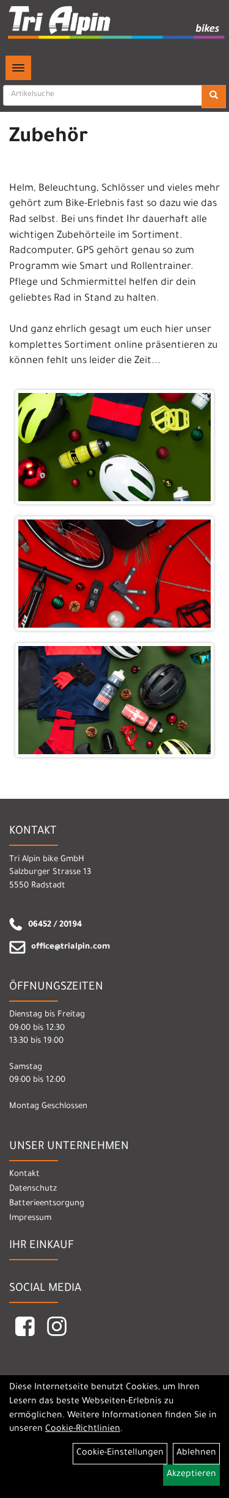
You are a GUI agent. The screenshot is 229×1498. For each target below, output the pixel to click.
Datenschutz (33, 1189)
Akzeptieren (191, 1475)
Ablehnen (196, 1453)
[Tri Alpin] (117, 24)
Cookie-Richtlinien (82, 1429)
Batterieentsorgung (46, 1203)
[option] (114, 574)
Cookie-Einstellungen (120, 1453)
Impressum (30, 1218)
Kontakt (24, 1174)
